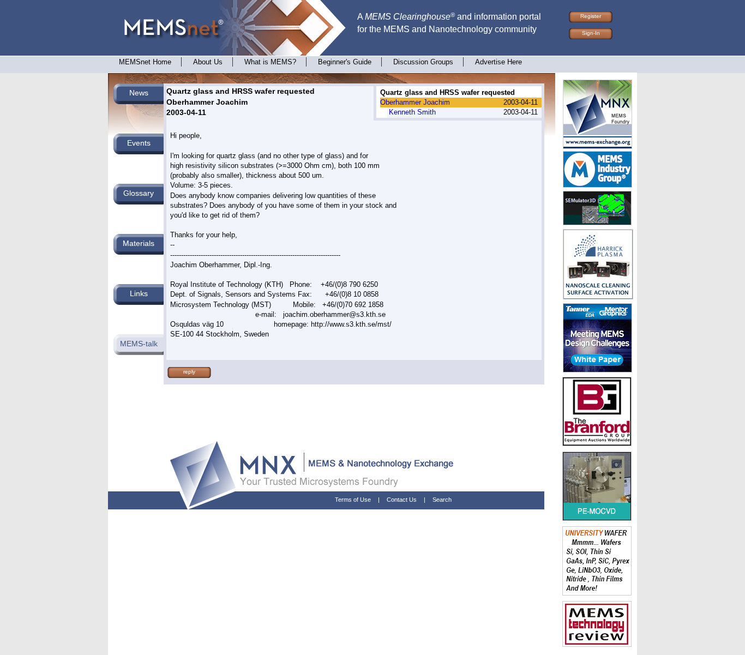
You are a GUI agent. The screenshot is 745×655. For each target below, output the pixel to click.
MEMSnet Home (145, 62)
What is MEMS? (270, 62)
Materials (138, 243)
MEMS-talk (139, 343)
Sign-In (591, 33)
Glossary (138, 193)
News (138, 92)
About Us (208, 62)
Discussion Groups (423, 62)
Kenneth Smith (412, 112)
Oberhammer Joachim (415, 102)
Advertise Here (498, 62)
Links (139, 293)
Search (442, 499)
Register (590, 16)
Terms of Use (353, 499)
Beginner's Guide (344, 62)
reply (189, 372)
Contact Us (402, 499)
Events (139, 143)
